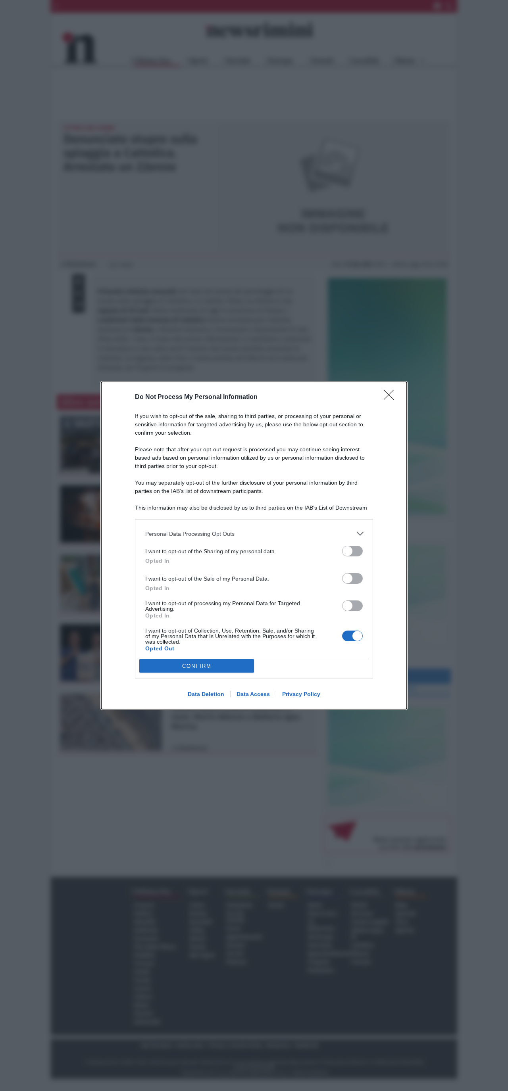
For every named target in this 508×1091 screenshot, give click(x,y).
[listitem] (254, 533)
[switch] (352, 551)
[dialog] (254, 545)
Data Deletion (206, 694)
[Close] (391, 397)
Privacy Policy (301, 694)
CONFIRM (197, 666)
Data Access (253, 694)
